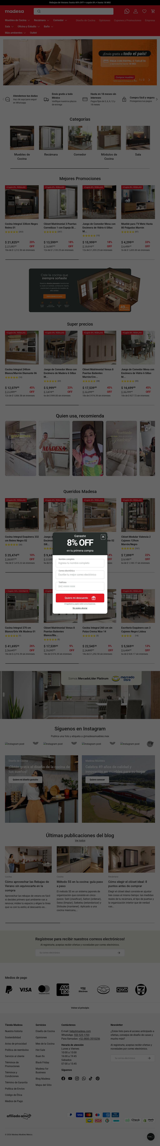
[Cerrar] (103, 537)
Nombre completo (66, 559)
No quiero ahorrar (80, 608)
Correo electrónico (67, 571)
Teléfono (62, 582)
